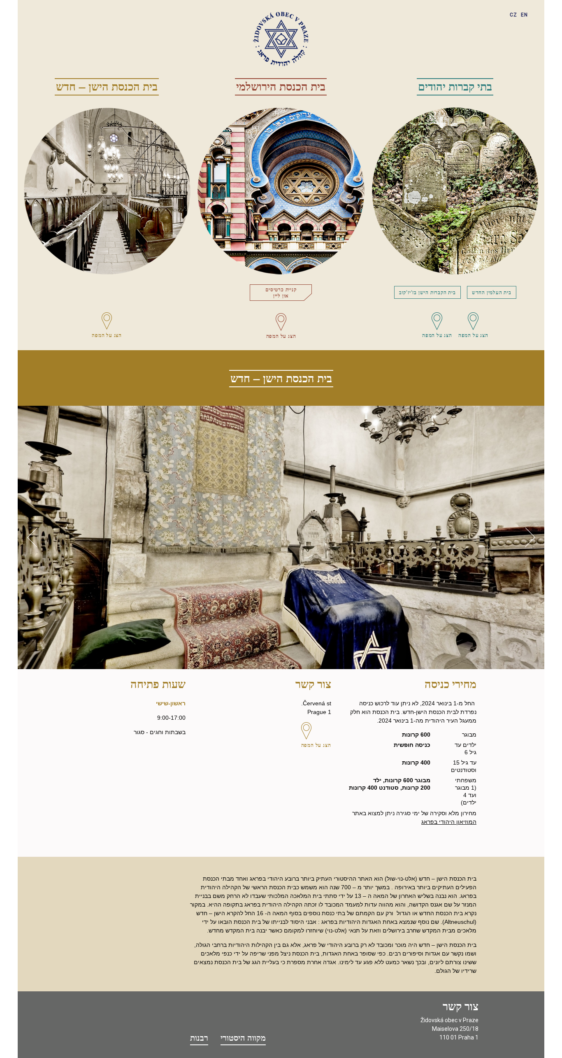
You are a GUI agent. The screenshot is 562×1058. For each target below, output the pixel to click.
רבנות (199, 1038)
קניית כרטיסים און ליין (280, 292)
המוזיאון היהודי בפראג (448, 821)
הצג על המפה (107, 335)
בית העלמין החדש (491, 292)
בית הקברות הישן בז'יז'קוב (427, 292)
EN (524, 15)
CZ (513, 15)
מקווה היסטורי (243, 1038)
